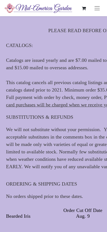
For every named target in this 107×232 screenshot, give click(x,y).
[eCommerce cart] (83, 8)
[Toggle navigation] (97, 8)
